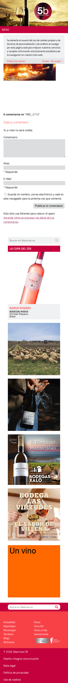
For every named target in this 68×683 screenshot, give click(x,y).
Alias (6, 163)
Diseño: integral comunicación (21, 659)
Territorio (8, 634)
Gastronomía (41, 634)
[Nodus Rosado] (34, 278)
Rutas (37, 622)
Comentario (10, 137)
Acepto (45, 61)
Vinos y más (40, 630)
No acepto (56, 61)
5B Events (8, 642)
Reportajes (9, 626)
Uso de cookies (12, 679)
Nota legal (9, 665)
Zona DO (39, 626)
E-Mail (7, 179)
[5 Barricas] (43, 11)
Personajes (9, 630)
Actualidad (9, 622)
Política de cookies (16, 61)
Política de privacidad (15, 672)
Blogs (6, 638)
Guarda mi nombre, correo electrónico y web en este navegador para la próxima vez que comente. (33, 196)
